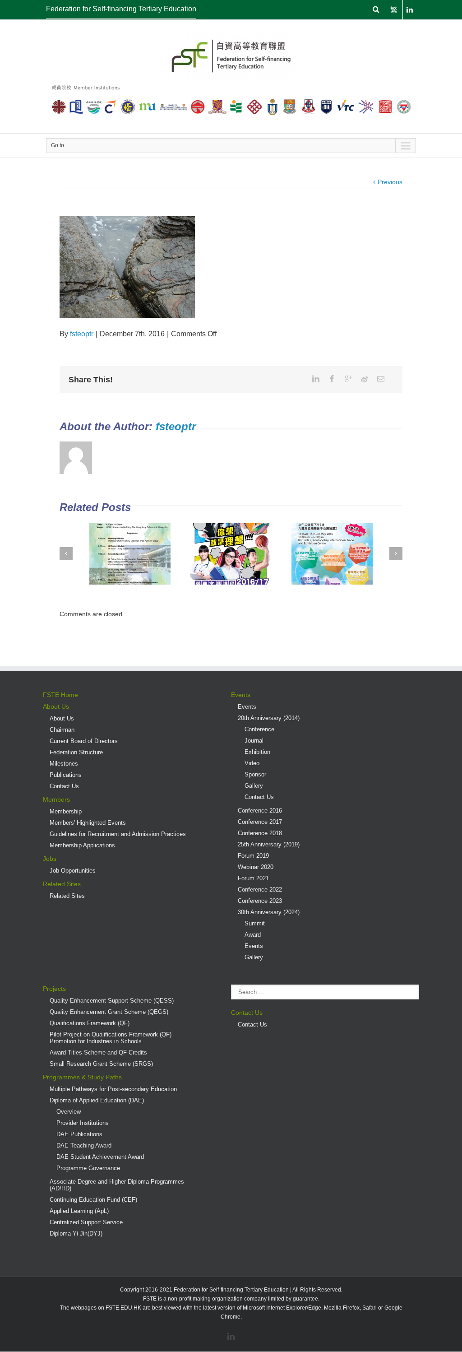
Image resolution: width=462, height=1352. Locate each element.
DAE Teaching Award (83, 1145)
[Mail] (380, 378)
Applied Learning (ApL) (79, 1211)
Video (252, 763)
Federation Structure (76, 752)
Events (240, 694)
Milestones (64, 763)
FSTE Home (60, 694)
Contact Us (64, 786)
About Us (56, 706)
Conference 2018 (260, 833)
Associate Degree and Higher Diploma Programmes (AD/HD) (117, 1185)
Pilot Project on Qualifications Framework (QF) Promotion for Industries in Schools (110, 1038)
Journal (254, 740)
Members (56, 799)
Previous (390, 182)
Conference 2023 (260, 900)
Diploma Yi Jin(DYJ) (76, 1233)
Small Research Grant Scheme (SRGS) (101, 1063)
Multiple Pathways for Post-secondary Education (113, 1089)
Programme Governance (88, 1168)
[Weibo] (364, 379)
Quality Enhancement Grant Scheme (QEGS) (109, 1011)
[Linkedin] (315, 378)
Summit (255, 923)
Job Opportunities (73, 870)
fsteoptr (81, 334)
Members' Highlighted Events (88, 822)
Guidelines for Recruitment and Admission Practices (118, 834)
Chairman (62, 729)
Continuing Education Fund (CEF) (93, 1199)
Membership (66, 811)
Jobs (49, 858)
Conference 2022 (260, 889)
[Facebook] (332, 378)
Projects (54, 988)
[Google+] (348, 378)
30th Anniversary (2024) (269, 912)
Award (253, 934)
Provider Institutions (82, 1123)
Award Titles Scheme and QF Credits (98, 1052)
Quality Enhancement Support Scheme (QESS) (112, 1000)
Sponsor (255, 774)
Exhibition (257, 751)
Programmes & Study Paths (82, 1077)
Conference (259, 729)
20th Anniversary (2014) (269, 718)
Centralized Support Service (86, 1222)
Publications (66, 774)
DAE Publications (79, 1134)
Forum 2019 (253, 855)
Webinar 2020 (255, 867)
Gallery (254, 785)
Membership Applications (82, 845)
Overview (68, 1111)
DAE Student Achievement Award (100, 1156)
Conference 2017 (260, 821)
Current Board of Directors (84, 741)
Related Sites (62, 883)
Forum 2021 (253, 878)
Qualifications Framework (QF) (89, 1023)
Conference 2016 (260, 810)
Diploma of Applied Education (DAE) (97, 1100)
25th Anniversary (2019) (269, 844)
